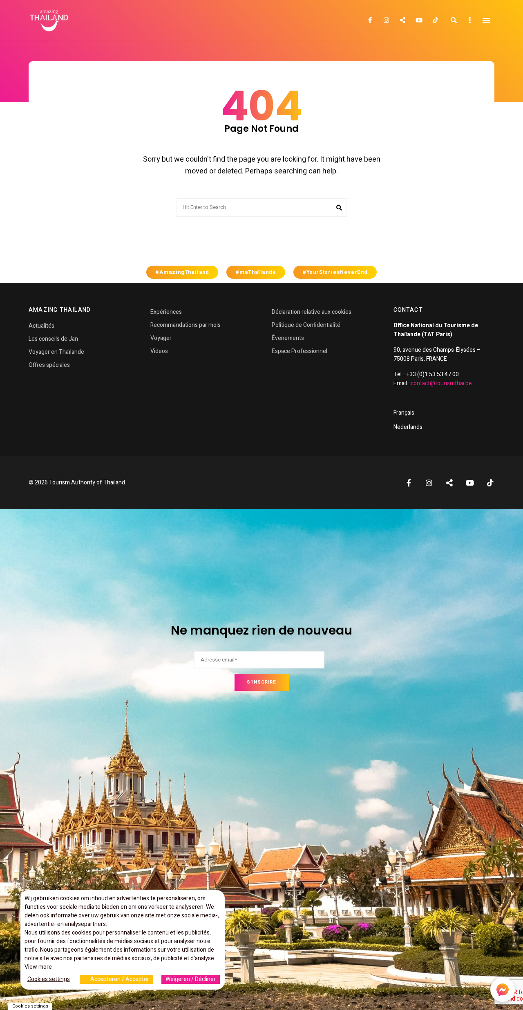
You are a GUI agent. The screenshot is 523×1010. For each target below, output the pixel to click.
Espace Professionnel (299, 351)
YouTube (419, 20)
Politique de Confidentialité (306, 325)
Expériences (166, 312)
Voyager (161, 338)
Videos (159, 351)
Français (403, 412)
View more (38, 967)
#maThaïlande (255, 272)
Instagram (386, 20)
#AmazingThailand (182, 272)
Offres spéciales (49, 365)
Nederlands (407, 427)
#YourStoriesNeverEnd (335, 272)
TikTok (435, 20)
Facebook (370, 20)
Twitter (402, 20)
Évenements (288, 338)
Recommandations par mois (185, 325)
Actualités (41, 326)
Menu (486, 20)
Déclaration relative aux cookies (311, 312)
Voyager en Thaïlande (56, 352)
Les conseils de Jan (53, 339)
